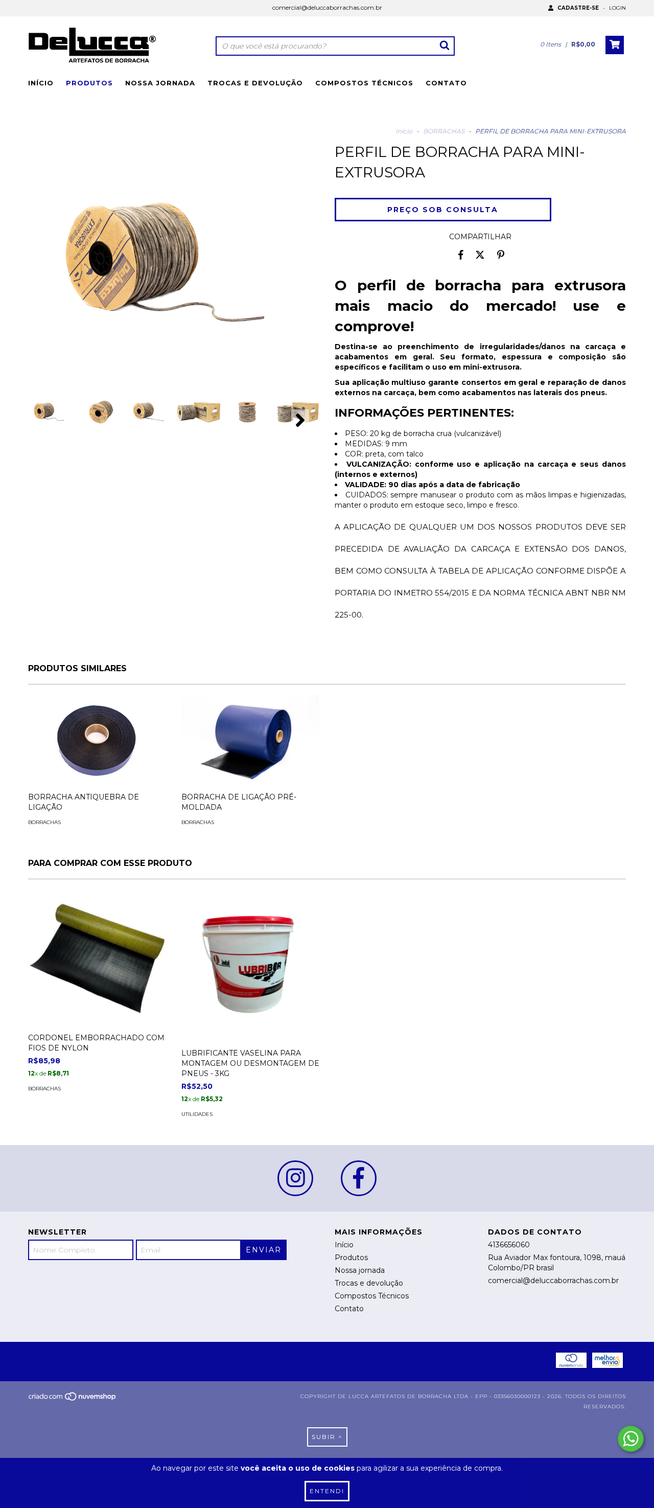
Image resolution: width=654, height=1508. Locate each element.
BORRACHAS (443, 131)
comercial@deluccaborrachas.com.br (327, 7)
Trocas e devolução (255, 83)
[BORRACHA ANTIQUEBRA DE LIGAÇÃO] (97, 741)
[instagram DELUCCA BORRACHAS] (295, 1178)
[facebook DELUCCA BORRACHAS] (359, 1178)
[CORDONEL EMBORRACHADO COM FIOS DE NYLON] (97, 958)
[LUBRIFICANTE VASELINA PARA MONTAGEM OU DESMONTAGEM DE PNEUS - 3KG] (250, 981)
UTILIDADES (197, 1114)
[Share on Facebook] (461, 254)
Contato (446, 83)
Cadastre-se (578, 8)
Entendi (327, 1491)
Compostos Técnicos (364, 83)
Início (41, 83)
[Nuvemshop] (73, 1399)
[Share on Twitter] (480, 254)
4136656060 (509, 1244)
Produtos (89, 83)
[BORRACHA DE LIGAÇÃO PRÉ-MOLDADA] (250, 741)
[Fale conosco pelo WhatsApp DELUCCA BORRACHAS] (631, 1439)
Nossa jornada (160, 83)
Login (617, 8)
